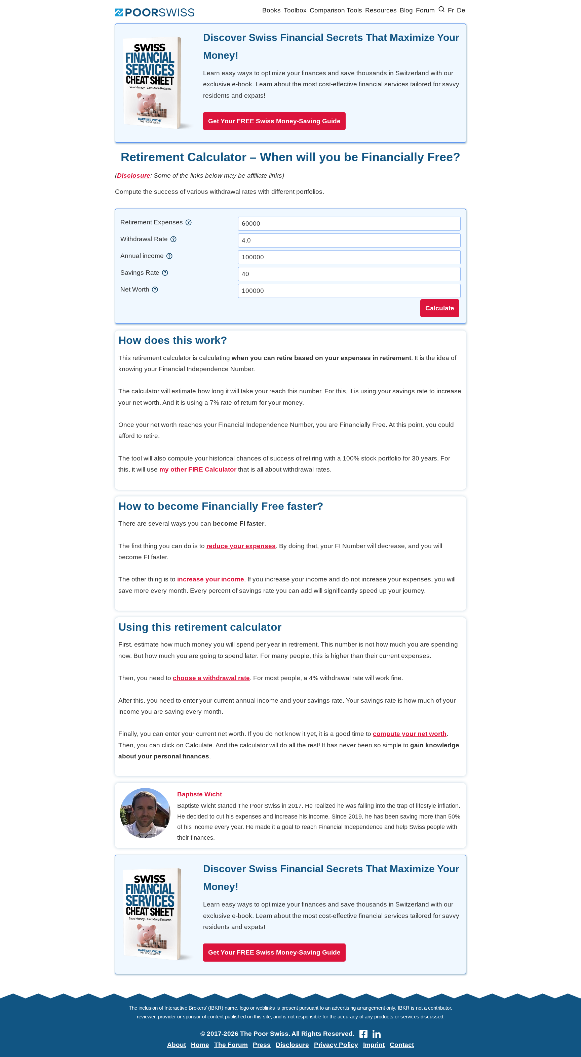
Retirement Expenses (152, 222)
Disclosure (133, 175)
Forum (425, 10)
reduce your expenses (241, 545)
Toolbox (295, 10)
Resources (381, 10)
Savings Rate (140, 272)
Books (271, 10)
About (176, 1044)
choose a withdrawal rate (211, 677)
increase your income (210, 579)
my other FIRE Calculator (197, 469)
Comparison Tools (336, 10)
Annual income (142, 255)
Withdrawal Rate (144, 239)
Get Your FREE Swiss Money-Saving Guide (274, 121)
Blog (406, 10)
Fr (451, 10)
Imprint (374, 1044)
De (461, 10)
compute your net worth (410, 733)
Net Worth (135, 289)
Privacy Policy (336, 1044)
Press (262, 1044)
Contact (402, 1044)
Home (200, 1044)
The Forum (231, 1044)
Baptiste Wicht (199, 794)
